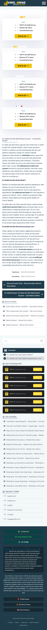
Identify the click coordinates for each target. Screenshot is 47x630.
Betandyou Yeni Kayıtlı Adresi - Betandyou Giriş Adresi (25, 477)
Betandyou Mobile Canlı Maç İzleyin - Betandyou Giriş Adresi (25, 472)
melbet (9, 505)
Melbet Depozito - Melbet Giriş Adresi (19, 325)
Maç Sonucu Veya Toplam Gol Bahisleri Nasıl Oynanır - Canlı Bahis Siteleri (25, 431)
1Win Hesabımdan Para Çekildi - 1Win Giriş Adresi (24, 311)
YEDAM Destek (24, 599)
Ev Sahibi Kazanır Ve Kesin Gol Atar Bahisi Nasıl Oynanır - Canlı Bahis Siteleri (22, 294)
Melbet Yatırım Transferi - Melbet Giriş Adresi (22, 458)
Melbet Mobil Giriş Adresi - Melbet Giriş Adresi (23, 440)
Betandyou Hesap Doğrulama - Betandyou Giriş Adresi (25, 481)
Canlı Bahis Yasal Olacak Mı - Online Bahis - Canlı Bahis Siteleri (25, 421)
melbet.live (11, 501)
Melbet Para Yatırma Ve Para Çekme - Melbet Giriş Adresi (25, 454)
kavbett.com (11, 496)
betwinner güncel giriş (20, 549)
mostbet (10, 514)
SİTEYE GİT (22, 36)
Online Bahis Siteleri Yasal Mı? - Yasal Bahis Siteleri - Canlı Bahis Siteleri (25, 306)
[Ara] (41, 340)
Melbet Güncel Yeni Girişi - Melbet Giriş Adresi (23, 449)
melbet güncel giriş (33, 549)
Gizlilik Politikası (23, 625)
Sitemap (11, 622)
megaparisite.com (13, 519)
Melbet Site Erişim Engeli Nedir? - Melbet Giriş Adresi (25, 316)
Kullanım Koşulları (33, 622)
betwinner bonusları (14, 510)
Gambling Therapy (24, 604)
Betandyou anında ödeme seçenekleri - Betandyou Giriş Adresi (25, 463)
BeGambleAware (24, 610)
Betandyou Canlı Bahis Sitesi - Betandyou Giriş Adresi (25, 486)
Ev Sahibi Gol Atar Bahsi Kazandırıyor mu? (24, 358)
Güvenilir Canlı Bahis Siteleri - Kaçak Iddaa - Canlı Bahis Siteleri (25, 426)
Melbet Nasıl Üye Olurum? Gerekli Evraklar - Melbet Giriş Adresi (25, 435)
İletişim (17, 622)
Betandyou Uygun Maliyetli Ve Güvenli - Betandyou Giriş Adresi (25, 467)
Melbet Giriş (8, 549)
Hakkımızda (24, 622)
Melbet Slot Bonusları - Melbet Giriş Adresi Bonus (24, 444)
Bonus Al (36, 369)
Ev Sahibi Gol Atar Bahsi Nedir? (20, 355)
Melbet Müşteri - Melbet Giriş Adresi (19, 320)
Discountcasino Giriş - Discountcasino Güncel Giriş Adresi (24, 284)
